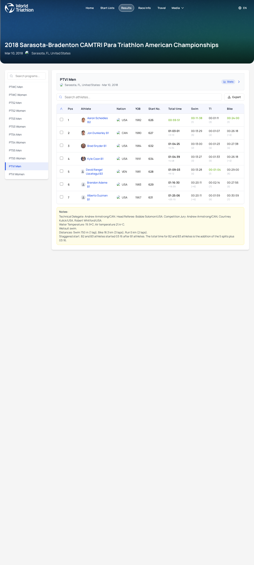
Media (176, 8)
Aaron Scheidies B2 (97, 120)
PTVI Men (15, 166)
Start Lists (107, 8)
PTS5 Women (17, 158)
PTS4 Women (17, 142)
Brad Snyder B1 (97, 146)
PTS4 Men (15, 134)
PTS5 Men (15, 150)
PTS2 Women (17, 111)
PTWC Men (16, 87)
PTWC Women (18, 95)
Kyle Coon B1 (95, 159)
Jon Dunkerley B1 (98, 133)
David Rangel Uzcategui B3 (94, 171)
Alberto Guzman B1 (97, 197)
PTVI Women (16, 174)
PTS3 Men (15, 118)
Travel (162, 8)
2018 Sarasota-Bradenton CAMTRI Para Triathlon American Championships (111, 45)
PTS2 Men (15, 103)
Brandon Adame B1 (97, 184)
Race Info (144, 8)
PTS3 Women (17, 126)
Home (90, 8)
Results (126, 8)
